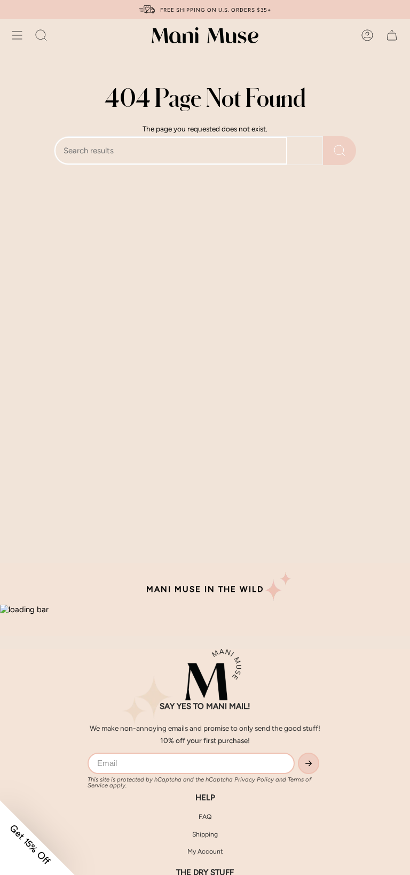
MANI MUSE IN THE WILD (205, 589)
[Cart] (392, 35)
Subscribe (308, 763)
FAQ (205, 816)
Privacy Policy (254, 779)
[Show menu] (17, 35)
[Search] (339, 150)
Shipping (205, 834)
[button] (41, 35)
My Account (205, 851)
